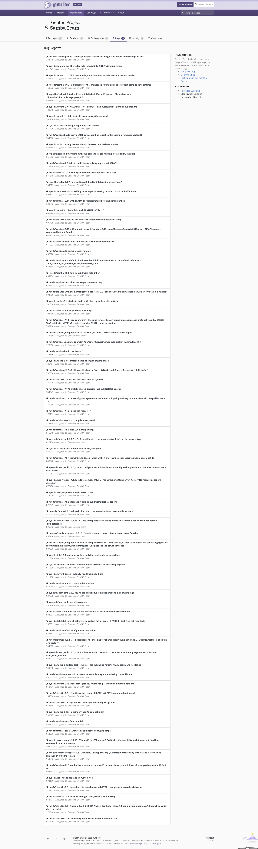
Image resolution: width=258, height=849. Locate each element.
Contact (210, 838)
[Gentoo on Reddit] (64, 839)
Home (49, 12)
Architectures (107, 12)
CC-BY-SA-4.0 (109, 843)
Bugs (119, 38)
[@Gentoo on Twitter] (48, 839)
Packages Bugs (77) (190, 90)
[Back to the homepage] (57, 5)
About (121, 12)
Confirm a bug (188, 74)
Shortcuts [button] (183, 86)
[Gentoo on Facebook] (56, 839)
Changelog (156, 38)
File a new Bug (188, 71)
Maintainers (76, 12)
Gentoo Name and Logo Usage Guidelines (140, 843)
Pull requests (98, 38)
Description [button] (184, 54)
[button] (185, 4)
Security (136, 38)
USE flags (91, 12)
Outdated (75, 38)
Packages (61, 12)
